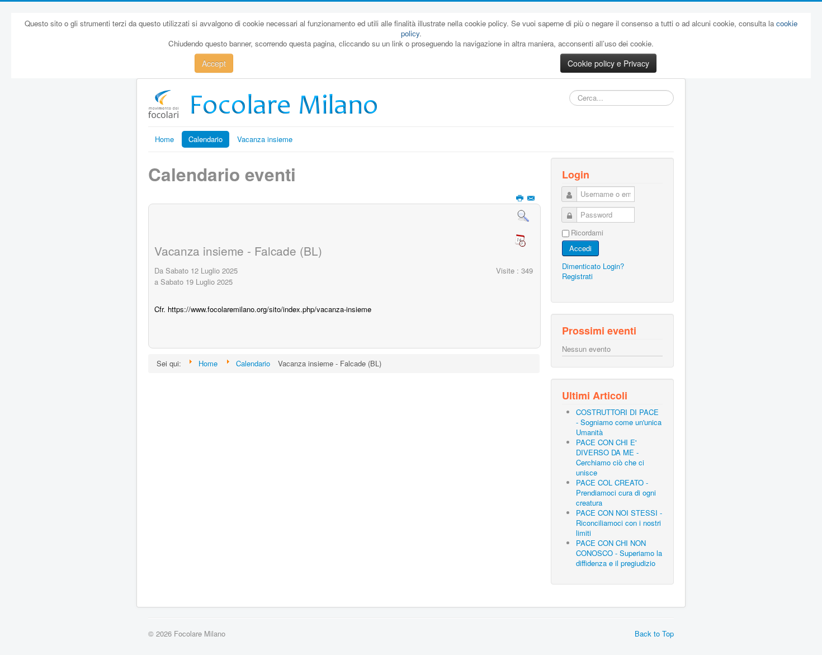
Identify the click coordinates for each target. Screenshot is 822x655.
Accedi (580, 248)
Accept (214, 63)
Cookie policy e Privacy (608, 63)
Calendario (205, 139)
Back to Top (654, 633)
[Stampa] (521, 198)
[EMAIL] (532, 198)
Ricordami (587, 233)
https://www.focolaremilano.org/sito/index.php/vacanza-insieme (269, 309)
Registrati (577, 276)
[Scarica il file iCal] (522, 242)
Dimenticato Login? (593, 266)
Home (164, 139)
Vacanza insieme (264, 139)
